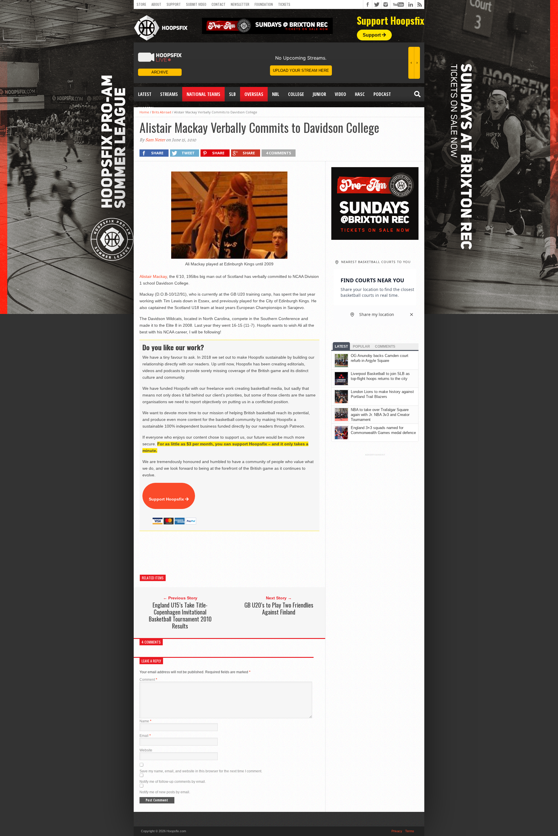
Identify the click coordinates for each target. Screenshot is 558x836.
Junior (319, 94)
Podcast (382, 94)
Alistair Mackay (153, 276)
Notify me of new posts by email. (165, 792)
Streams (169, 94)
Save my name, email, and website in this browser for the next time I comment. (201, 771)
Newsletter (240, 4)
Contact (219, 4)
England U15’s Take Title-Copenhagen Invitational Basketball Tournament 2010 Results (180, 615)
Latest (144, 94)
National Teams (203, 94)
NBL (275, 94)
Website (146, 750)
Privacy (396, 831)
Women (145, 109)
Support (174, 4)
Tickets (284, 4)
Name (145, 721)
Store (141, 4)
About (156, 4)
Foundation (264, 4)
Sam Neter (155, 140)
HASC (360, 94)
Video (340, 94)
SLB (232, 94)
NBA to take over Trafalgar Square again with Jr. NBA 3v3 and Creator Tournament (380, 415)
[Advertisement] (245, 553)
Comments (385, 346)
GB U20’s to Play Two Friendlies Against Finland (278, 608)
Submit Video (196, 4)
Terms (409, 831)
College (296, 94)
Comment (148, 680)
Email (145, 736)
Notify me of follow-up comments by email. (173, 782)
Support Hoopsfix (167, 499)
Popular (361, 346)
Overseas (253, 94)
